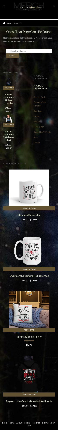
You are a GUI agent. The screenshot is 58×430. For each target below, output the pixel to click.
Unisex (37, 142)
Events (45, 423)
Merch (37, 121)
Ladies (37, 116)
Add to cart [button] (29, 330)
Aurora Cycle (40, 97)
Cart (29, 425)
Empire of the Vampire (40, 104)
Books (27, 423)
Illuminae (38, 111)
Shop (52, 423)
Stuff (36, 137)
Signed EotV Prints (42, 132)
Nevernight (39, 126)
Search (12, 55)
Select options (9, 88)
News (12, 423)
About (19, 423)
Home (8, 23)
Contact (36, 423)
